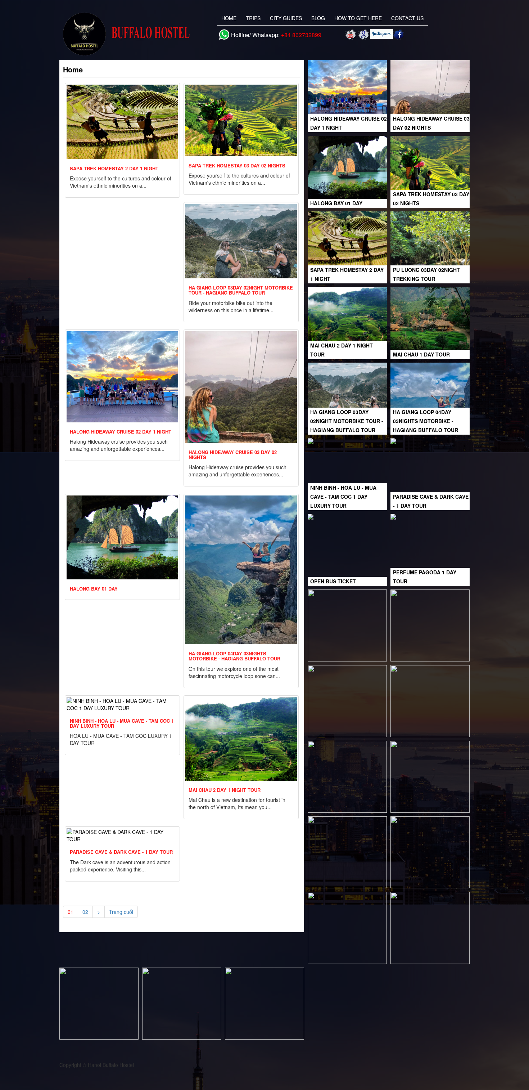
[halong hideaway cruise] (347, 776)
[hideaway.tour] (430, 700)
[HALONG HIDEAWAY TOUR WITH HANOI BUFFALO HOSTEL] (351, 34)
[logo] (130, 34)
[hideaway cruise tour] (264, 1002)
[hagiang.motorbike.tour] (347, 700)
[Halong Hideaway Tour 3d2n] (430, 927)
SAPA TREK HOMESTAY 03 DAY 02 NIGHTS (237, 165)
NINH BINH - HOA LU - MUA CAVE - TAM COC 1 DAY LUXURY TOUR (122, 723)
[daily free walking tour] (181, 1002)
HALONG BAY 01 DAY (94, 588)
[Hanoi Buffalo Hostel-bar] (430, 851)
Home (228, 18)
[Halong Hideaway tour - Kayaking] (347, 851)
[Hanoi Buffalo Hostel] (363, 34)
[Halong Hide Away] (347, 927)
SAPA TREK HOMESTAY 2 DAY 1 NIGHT (114, 168)
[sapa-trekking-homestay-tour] (430, 776)
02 (85, 911)
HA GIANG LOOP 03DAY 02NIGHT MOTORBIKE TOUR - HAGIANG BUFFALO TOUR (241, 290)
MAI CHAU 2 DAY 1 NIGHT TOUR (225, 789)
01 (70, 911)
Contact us (407, 18)
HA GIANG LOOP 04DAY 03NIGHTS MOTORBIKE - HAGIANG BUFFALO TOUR (234, 656)
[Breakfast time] (347, 624)
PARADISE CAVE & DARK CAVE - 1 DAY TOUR (121, 851)
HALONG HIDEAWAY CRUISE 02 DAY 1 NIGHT (120, 431)
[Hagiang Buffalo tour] (430, 624)
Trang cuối (121, 911)
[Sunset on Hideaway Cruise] (99, 1002)
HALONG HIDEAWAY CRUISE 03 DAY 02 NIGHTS (233, 455)
